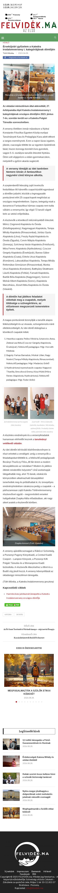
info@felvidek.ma (34, 888)
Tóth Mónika (8, 53)
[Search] (55, 37)
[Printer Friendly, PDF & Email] (12, 604)
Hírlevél (47, 871)
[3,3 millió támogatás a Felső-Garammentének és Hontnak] (11, 744)
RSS (34, 874)
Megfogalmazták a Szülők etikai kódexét (38, 810)
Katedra (8, 614)
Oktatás (19, 614)
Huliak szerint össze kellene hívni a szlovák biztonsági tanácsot (39, 775)
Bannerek (36, 871)
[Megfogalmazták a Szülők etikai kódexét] (29, 670)
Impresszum (23, 871)
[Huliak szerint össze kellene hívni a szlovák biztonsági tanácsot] (11, 778)
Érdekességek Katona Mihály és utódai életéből (38, 758)
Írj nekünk (9, 871)
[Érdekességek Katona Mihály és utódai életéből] (11, 761)
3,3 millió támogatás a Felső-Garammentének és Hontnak (36, 741)
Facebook (25, 874)
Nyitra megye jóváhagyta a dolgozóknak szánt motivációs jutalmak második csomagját (37, 794)
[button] (6, 680)
